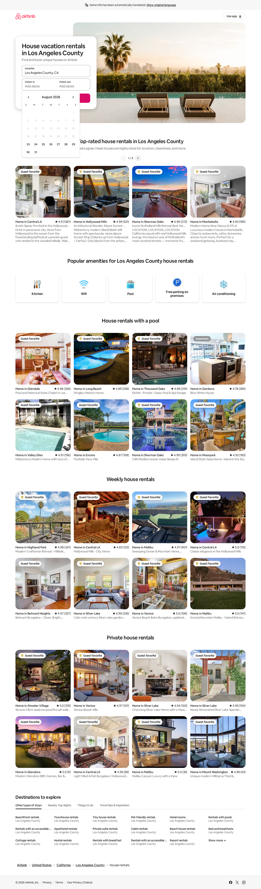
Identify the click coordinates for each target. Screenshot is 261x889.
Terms (59, 882)
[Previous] (123, 158)
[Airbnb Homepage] (25, 16)
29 (73, 144)
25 (43, 144)
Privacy (47, 882)
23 (28, 144)
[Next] (138, 158)
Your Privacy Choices (80, 882)
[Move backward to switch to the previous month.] (28, 97)
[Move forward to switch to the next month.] (73, 97)
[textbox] (39, 86)
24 (35, 144)
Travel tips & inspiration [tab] (114, 805)
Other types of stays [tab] (28, 805)
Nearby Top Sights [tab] (59, 805)
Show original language (161, 5)
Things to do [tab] (85, 805)
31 (35, 152)
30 (28, 152)
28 (65, 144)
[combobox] (56, 72)
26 (50, 144)
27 (58, 144)
